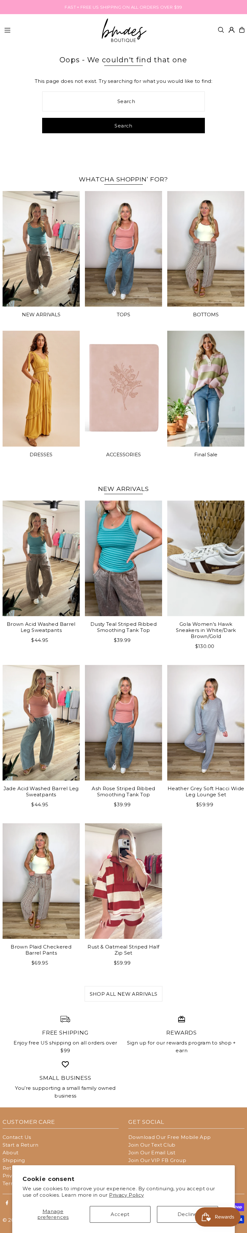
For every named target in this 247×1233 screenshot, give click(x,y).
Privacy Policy (126, 1195)
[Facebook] (7, 1203)
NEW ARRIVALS (41, 314)
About (11, 1153)
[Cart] (241, 30)
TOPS (123, 314)
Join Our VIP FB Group (157, 1160)
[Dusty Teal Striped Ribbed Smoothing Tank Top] (123, 558)
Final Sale (205, 454)
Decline (187, 1214)
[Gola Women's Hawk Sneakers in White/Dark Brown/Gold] (205, 558)
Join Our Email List (151, 1153)
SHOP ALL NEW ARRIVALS (124, 994)
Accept (120, 1214)
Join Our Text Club (152, 1145)
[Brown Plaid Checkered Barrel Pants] (41, 881)
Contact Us (17, 1137)
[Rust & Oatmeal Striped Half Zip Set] (123, 881)
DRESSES (41, 454)
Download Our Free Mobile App (169, 1137)
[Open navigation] (49, 29)
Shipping (14, 1160)
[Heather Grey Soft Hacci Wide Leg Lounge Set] (205, 723)
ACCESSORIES (123, 454)
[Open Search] (221, 30)
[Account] (231, 30)
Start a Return (20, 1145)
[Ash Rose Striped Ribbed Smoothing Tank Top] (123, 723)
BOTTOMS (206, 314)
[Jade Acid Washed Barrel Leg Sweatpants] (41, 723)
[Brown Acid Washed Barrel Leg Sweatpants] (41, 558)
